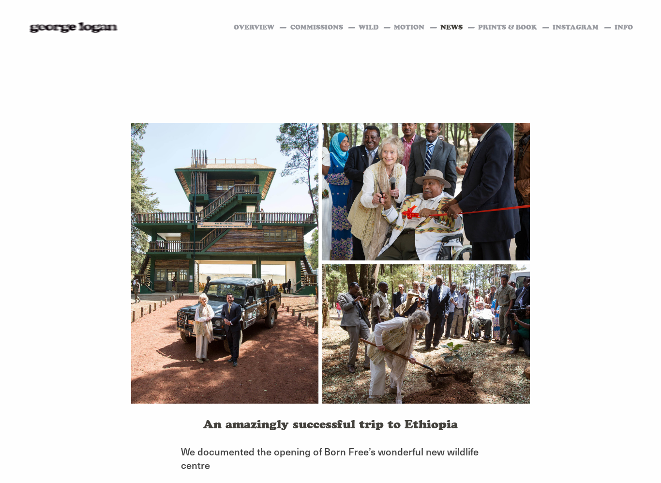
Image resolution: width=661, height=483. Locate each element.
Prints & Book (508, 27)
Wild (369, 27)
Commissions (317, 27)
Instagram (577, 27)
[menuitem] (459, 27)
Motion (410, 27)
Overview (255, 27)
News (452, 27)
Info (624, 27)
